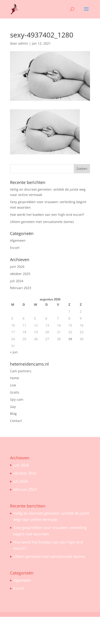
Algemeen (18, 240)
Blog (13, 413)
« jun (14, 352)
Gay (13, 406)
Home (14, 378)
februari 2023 (20, 288)
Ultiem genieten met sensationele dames (42, 222)
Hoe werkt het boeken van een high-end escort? (47, 214)
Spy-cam (16, 399)
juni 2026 (17, 266)
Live (13, 385)
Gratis (14, 392)
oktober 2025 (20, 274)
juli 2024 (16, 281)
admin (23, 43)
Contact (16, 420)
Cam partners (20, 371)
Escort (15, 247)
